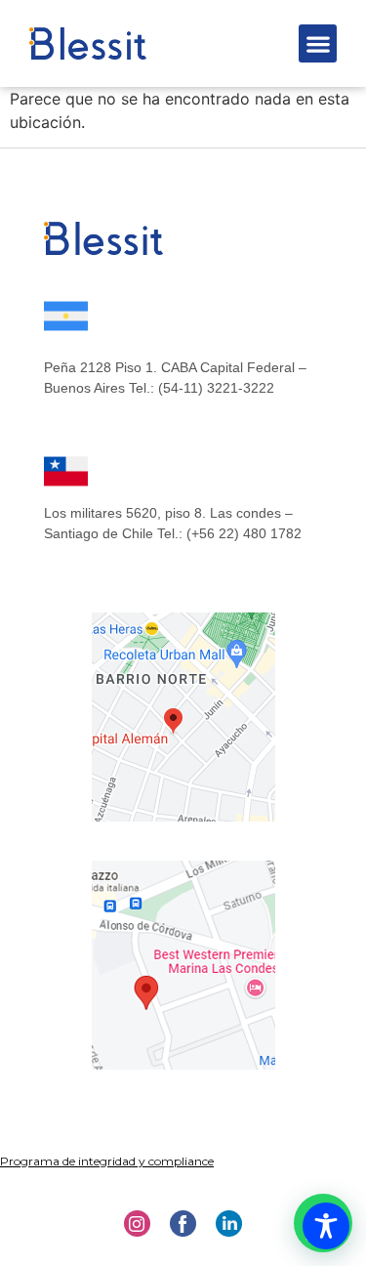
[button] (318, 43)
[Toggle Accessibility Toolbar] (326, 1226)
